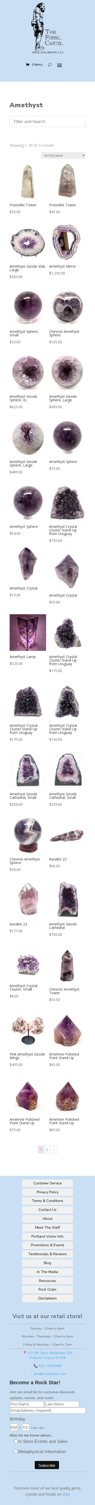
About (47, 1218)
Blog (47, 1263)
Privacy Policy (48, 1192)
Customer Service (47, 1183)
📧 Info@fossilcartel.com (47, 1374)
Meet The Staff (47, 1227)
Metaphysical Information (42, 1451)
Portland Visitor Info (47, 1236)
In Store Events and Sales (43, 1441)
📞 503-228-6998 (47, 1366)
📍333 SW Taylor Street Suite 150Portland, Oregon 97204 (47, 1355)
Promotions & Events (47, 1245)
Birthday (17, 1419)
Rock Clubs (47, 1289)
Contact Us (47, 1209)
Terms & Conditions (47, 1200)
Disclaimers (47, 1298)
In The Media (47, 1271)
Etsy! (66, 1494)
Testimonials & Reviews (47, 1254)
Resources (47, 1280)
